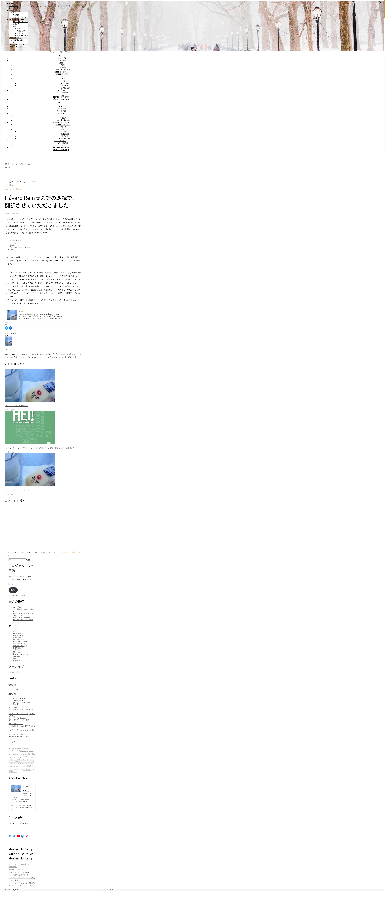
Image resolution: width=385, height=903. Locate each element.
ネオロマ (30, 757)
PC (14, 42)
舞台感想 (16, 15)
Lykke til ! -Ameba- (19, 700)
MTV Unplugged (24, 751)
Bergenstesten (14, 748)
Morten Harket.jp (16, 45)
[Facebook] (10, 836)
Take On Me (15, 754)
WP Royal (18, 890)
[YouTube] (18, 836)
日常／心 (16, 24)
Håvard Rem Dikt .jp (17, 47)
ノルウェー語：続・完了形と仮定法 (17, 490)
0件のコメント (21, 213)
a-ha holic (16, 689)
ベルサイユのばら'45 (27, 763)
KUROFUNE (14, 750)
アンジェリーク (12, 757)
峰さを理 (21, 769)
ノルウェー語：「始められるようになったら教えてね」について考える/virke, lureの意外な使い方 (39, 448)
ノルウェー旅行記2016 (14, 761)
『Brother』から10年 (16, 869)
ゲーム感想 (19, 757)
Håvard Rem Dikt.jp (19, 698)
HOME (11, 3)
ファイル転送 (12, 763)
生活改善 (20, 33)
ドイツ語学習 (13, 8)
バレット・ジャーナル (27, 762)
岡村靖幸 (16, 769)
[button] (30, 385)
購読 (13, 590)
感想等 (11, 10)
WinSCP (20, 754)
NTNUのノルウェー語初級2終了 (16, 405)
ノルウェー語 (13, 6)
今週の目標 (21, 31)
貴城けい (13, 772)
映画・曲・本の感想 (20, 17)
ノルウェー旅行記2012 (27, 760)
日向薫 (27, 769)
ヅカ (25, 757)
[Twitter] (14, 836)
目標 (14, 26)
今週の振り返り (22, 35)
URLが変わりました (20, 607)
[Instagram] (26, 836)
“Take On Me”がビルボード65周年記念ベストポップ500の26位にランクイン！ (22, 885)
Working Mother (16, 19)
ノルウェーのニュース (21, 641)
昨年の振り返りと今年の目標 (23, 620)
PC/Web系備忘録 (15, 38)
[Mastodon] (22, 836)
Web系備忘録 (18, 40)
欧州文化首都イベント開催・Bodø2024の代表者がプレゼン (19, 873)
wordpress (29, 753)
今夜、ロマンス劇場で (21, 766)
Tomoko (13, 333)
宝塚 (14, 13)
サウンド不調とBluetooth (21, 618)
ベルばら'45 (18, 763)
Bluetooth (21, 748)
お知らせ (16, 637)
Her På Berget (27, 748)
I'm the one (32, 2)
